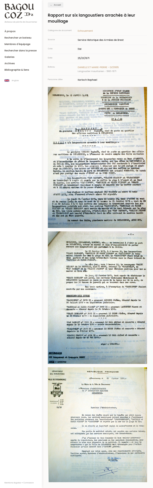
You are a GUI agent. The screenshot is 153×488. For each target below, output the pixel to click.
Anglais (15, 80)
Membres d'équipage (17, 44)
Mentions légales (12, 482)
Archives (9, 63)
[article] (112, 69)
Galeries (9, 57)
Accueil (57, 4)
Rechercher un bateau (17, 37)
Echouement (85, 31)
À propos (10, 31)
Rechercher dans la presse (20, 50)
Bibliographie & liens (16, 70)
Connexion (28, 482)
